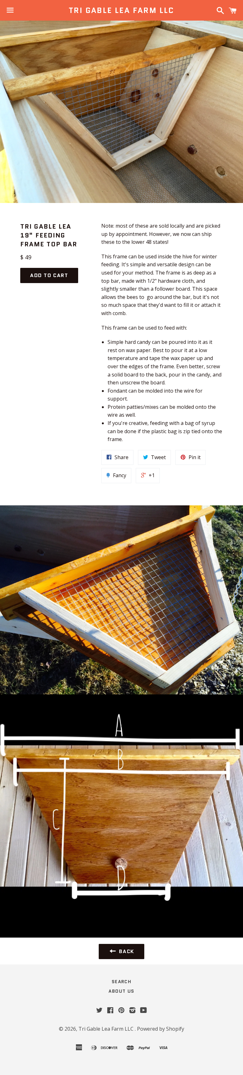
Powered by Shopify (160, 1028)
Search (121, 981)
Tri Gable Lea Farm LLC (121, 10)
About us (121, 991)
